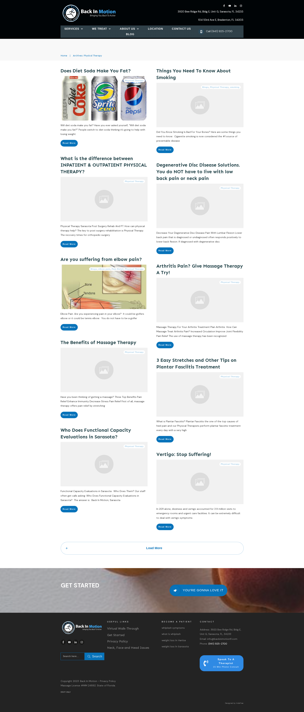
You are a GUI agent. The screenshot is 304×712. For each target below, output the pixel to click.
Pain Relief (118, 269)
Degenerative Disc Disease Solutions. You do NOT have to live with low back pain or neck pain (198, 171)
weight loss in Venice (174, 640)
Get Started (116, 635)
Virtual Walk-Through (123, 628)
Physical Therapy (134, 80)
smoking (234, 87)
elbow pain (104, 269)
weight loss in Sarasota (175, 646)
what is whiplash (171, 634)
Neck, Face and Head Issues (128, 648)
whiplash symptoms (173, 627)
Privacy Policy (117, 641)
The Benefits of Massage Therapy (98, 342)
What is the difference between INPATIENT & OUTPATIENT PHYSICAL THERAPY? (104, 165)
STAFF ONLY (66, 692)
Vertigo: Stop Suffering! (183, 454)
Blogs (205, 87)
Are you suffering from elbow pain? (101, 259)
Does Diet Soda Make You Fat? (96, 71)
